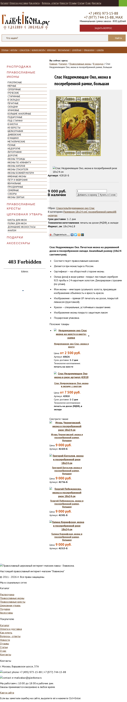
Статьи (81, 3)
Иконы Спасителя (18, 169)
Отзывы (72, 3)
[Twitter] (75, 234)
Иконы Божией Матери (21, 172)
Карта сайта (7, 692)
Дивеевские (14, 134)
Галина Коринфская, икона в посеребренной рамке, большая (66, 536)
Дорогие (13, 155)
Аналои (12, 230)
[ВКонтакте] (72, 234)
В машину (13, 138)
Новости (64, 3)
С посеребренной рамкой (100, 211)
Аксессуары (18, 243)
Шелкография (15, 131)
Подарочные (15, 117)
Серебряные (14, 89)
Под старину (15, 120)
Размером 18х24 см (74, 211)
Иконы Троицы (16, 158)
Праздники (89, 50)
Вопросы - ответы (50, 3)
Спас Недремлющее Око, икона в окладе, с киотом (71, 385)
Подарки (15, 237)
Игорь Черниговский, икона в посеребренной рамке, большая (67, 437)
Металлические (16, 141)
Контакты (96, 3)
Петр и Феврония (17, 179)
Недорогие (14, 148)
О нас (88, 3)
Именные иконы (17, 176)
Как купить (34, 3)
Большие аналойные (19, 113)
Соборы (100, 50)
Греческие (13, 92)
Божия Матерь (38, 50)
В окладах (14, 99)
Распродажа (19, 66)
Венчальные (64, 50)
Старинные (14, 96)
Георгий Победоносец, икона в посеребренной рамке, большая (66, 503)
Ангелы (13, 50)
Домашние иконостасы (21, 226)
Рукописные (15, 82)
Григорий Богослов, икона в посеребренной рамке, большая (67, 470)
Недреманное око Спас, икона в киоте (71, 345)
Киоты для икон (17, 219)
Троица (4, 50)
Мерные (12, 85)
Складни (13, 106)
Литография (14, 152)
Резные (12, 145)
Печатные (13, 103)
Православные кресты (21, 206)
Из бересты (14, 127)
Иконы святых (16, 197)
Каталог (4, 3)
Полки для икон (17, 223)
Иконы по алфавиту (19, 162)
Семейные (77, 50)
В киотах (13, 124)
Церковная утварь (25, 214)
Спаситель (24, 50)
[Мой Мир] (82, 234)
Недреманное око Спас (81, 208)
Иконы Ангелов (16, 165)
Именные (51, 50)
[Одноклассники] (79, 234)
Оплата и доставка (19, 3)
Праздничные (15, 186)
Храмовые (13, 110)
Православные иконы (21, 74)
